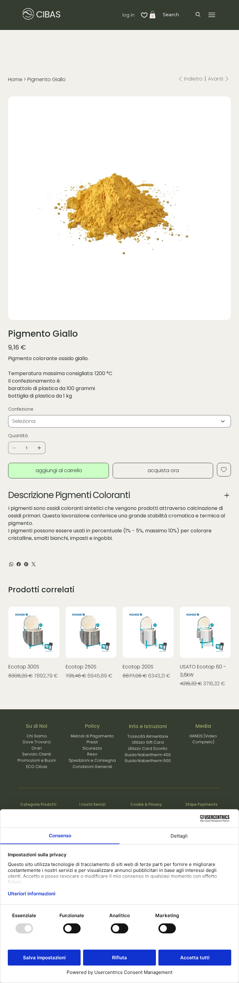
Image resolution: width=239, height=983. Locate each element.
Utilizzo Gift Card (148, 742)
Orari (36, 748)
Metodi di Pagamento (92, 736)
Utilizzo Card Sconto (147, 748)
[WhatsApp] (11, 564)
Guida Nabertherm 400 (147, 754)
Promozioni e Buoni (36, 760)
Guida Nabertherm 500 (147, 760)
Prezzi (92, 742)
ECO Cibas (36, 766)
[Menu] (211, 14)
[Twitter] (33, 564)
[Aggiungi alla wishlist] (224, 470)
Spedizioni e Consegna (92, 760)
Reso (92, 754)
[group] (119, 651)
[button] (152, 14)
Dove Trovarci (37, 742)
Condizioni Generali (92, 766)
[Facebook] (19, 564)
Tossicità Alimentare (147, 736)
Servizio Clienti (36, 754)
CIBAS (48, 14)
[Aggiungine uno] (39, 448)
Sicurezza (92, 748)
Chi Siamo (36, 736)
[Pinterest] (26, 564)
